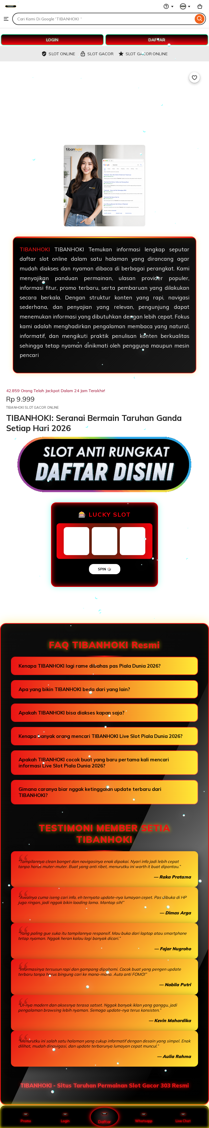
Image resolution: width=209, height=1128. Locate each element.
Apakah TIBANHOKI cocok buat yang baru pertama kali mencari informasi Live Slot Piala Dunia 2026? (94, 762)
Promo (26, 1121)
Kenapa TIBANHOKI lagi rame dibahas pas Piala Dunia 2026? (90, 666)
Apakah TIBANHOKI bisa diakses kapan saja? (71, 713)
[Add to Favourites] (194, 77)
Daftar (104, 1121)
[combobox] (102, 19)
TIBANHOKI (35, 249)
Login (65, 1121)
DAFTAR (156, 39)
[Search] (199, 19)
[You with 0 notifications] (185, 6)
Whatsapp (143, 1121)
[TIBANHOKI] (10, 10)
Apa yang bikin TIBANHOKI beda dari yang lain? (74, 689)
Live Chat (183, 1121)
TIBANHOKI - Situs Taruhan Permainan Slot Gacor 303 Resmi (104, 1085)
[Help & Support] (168, 6)
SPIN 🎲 (104, 569)
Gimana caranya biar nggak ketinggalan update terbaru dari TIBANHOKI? (90, 792)
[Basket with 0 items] (200, 6)
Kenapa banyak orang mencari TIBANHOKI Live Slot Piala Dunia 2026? (100, 736)
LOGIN (52, 39)
